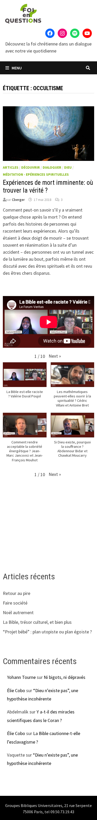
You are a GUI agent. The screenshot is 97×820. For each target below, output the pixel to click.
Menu (16, 67)
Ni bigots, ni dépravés (64, 677)
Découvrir (30, 167)
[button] (55, 355)
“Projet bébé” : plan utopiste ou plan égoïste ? (47, 632)
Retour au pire (16, 593)
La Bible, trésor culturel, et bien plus (37, 622)
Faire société (15, 603)
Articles (10, 167)
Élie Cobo (16, 690)
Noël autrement (18, 612)
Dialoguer (52, 167)
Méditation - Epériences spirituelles (36, 174)
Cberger (18, 199)
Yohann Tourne (21, 677)
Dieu (68, 167)
